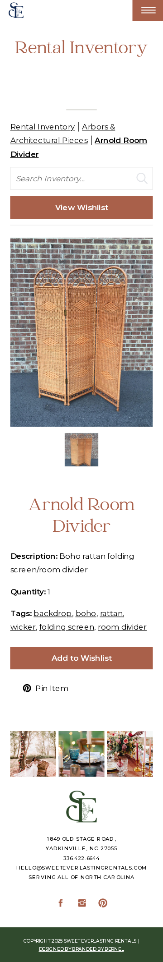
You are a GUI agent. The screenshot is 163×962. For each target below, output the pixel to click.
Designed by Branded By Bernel (81, 949)
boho (86, 612)
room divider (122, 626)
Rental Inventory (42, 126)
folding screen (67, 626)
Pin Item (51, 688)
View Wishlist (81, 207)
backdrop (53, 612)
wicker (23, 626)
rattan (111, 612)
